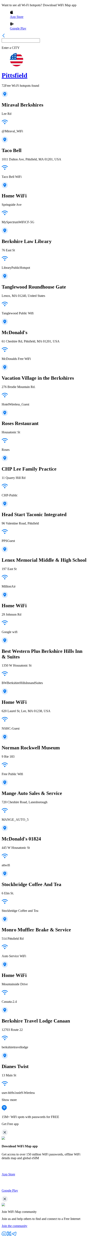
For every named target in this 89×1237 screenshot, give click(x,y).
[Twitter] (9, 1235)
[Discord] (4, 1235)
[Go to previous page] (3, 36)
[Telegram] (14, 1235)
